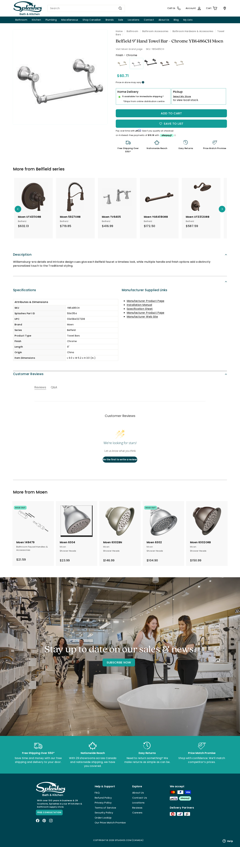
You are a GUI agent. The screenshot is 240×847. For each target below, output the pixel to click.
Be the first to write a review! (120, 459)
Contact (149, 19)
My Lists (187, 19)
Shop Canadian (92, 19)
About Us (164, 19)
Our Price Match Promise (110, 822)
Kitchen (36, 19)
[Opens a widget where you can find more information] (228, 841)
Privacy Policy (103, 802)
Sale (120, 19)
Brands (110, 19)
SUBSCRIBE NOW (119, 662)
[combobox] (86, 8)
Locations (133, 19)
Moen (42, 492)
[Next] (222, 209)
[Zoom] (60, 77)
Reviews (137, 807)
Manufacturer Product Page (145, 301)
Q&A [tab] (54, 387)
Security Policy (104, 812)
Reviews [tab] (40, 387)
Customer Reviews (28, 374)
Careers (137, 812)
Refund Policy (103, 797)
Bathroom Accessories (155, 31)
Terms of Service (105, 807)
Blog (176, 19)
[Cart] (224, 8)
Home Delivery (127, 92)
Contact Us (139, 797)
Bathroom (21, 19)
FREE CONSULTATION (49, 812)
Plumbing (51, 19)
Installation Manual (139, 305)
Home (119, 31)
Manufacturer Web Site (142, 316)
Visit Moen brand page (129, 49)
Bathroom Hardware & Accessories (193, 31)
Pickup (178, 92)
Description (22, 254)
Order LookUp (103, 817)
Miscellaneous (69, 19)
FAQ (97, 792)
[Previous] (18, 209)
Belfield (43, 169)
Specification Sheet (140, 309)
